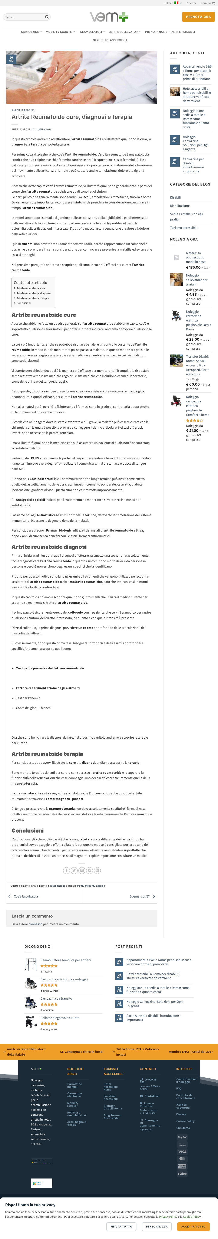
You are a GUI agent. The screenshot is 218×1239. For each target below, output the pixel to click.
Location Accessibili (111, 1097)
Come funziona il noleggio (186, 1080)
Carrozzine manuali (74, 1085)
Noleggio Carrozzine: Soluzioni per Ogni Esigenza (196, 143)
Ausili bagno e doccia (76, 1123)
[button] (191, 3)
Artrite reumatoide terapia (33, 298)
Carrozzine (30, 31)
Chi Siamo (183, 1128)
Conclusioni (24, 303)
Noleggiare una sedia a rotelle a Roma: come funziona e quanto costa (196, 119)
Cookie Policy (185, 1121)
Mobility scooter (59, 31)
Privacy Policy (168, 1217)
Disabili (175, 197)
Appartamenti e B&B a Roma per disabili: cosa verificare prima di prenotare (197, 73)
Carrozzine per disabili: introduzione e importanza (193, 165)
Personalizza (157, 1226)
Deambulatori (91, 31)
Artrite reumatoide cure (31, 288)
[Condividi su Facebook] (66, 870)
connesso (35, 924)
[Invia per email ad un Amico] (81, 870)
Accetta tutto (193, 1226)
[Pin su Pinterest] (89, 870)
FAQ (178, 1088)
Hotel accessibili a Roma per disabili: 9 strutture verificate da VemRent (197, 95)
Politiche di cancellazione (185, 1096)
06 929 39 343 (148, 1081)
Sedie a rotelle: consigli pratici (186, 217)
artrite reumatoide (95, 886)
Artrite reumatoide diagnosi (34, 293)
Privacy (181, 1114)
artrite (80, 886)
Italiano (168, 3)
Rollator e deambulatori (76, 1114)
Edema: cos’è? (140, 896)
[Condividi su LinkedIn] (97, 870)
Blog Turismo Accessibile (112, 1116)
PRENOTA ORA (198, 17)
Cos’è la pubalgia (25, 896)
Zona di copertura (183, 1106)
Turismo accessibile (184, 227)
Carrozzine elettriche (74, 1094)
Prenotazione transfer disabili (170, 31)
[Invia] (46, 17)
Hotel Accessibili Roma (111, 1087)
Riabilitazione (23, 110)
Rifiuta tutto (121, 1226)
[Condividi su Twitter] (74, 870)
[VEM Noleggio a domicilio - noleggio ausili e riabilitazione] (109, 17)
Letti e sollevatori (124, 31)
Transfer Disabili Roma (113, 1107)
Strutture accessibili (110, 40)
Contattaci (152, 1096)
